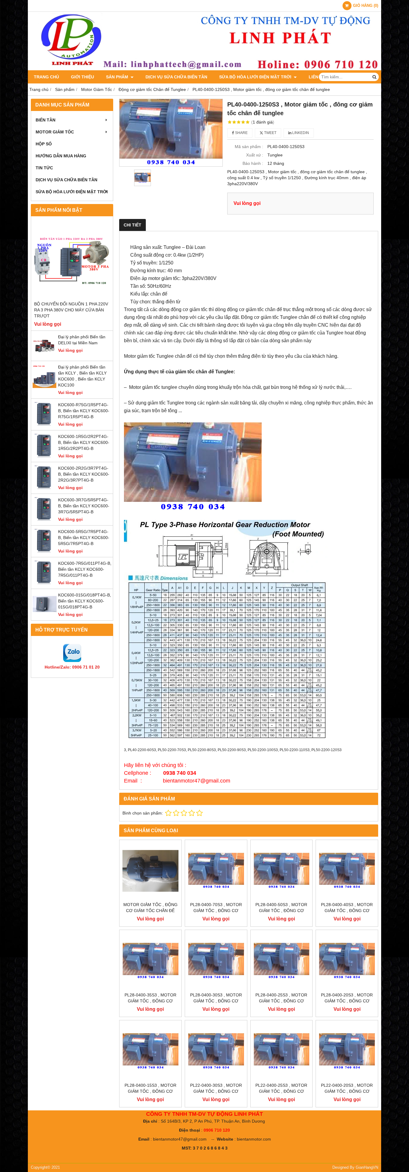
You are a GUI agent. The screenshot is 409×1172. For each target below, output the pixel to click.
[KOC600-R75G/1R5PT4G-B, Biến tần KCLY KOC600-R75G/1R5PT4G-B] (45, 424)
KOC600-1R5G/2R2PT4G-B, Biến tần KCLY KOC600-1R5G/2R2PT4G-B (83, 442)
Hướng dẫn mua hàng (61, 155)
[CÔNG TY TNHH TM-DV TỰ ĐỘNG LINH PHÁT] (204, 68)
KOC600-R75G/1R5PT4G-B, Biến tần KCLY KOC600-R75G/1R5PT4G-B (83, 410)
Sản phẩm (117, 76)
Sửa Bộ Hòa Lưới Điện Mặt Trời (256, 76)
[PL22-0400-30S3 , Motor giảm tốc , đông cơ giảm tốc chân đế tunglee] (216, 1051)
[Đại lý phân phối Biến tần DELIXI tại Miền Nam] (45, 356)
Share (241, 133)
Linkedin (300, 133)
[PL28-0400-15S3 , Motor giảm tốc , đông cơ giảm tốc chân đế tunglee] (150, 1051)
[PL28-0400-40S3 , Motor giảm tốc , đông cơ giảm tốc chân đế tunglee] (347, 871)
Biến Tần (45, 120)
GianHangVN (367, 1167)
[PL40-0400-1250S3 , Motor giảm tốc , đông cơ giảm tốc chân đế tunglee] (170, 132)
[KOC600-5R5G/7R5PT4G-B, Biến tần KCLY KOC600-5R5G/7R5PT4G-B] (45, 551)
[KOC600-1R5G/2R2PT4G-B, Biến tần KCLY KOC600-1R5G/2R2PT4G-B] (45, 455)
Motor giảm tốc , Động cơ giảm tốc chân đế (150, 907)
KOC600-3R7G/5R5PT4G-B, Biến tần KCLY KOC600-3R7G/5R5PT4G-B (83, 505)
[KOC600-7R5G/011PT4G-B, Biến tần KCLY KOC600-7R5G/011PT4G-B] (45, 582)
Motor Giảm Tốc (55, 132)
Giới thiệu (82, 76)
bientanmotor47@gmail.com (180, 1139)
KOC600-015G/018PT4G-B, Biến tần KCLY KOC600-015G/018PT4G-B (84, 601)
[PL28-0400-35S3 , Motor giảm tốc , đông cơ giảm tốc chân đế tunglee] (150, 961)
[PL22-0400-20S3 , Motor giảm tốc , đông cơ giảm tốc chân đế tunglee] (347, 1051)
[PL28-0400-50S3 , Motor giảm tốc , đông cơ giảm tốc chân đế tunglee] (282, 871)
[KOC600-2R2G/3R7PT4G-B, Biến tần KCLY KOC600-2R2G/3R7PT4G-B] (45, 487)
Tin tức (44, 167)
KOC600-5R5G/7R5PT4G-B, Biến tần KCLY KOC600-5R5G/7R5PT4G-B (83, 537)
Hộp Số (44, 143)
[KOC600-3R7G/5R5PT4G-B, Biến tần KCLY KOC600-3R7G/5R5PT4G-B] (45, 519)
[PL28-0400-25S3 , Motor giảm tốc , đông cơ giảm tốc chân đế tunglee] (282, 961)
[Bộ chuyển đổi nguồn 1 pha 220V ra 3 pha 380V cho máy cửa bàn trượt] (72, 260)
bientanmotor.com (254, 1139)
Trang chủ (46, 76)
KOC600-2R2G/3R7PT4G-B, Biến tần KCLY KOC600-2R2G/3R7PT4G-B (83, 474)
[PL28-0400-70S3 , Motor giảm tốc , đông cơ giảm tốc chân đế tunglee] (216, 871)
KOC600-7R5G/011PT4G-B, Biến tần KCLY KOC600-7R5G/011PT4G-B (84, 569)
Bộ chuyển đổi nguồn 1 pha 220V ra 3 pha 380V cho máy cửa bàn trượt (71, 310)
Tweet (269, 133)
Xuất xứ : (254, 155)
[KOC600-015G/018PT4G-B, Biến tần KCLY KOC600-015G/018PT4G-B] (45, 614)
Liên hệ (317, 76)
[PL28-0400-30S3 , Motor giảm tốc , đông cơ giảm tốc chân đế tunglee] (216, 961)
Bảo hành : (253, 163)
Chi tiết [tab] (132, 225)
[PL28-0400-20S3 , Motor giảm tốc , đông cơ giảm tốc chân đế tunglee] (347, 961)
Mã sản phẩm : (249, 146)
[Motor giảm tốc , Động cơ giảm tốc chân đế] (150, 871)
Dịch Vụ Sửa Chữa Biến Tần (176, 76)
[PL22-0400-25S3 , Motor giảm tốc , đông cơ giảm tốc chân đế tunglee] (282, 1051)
